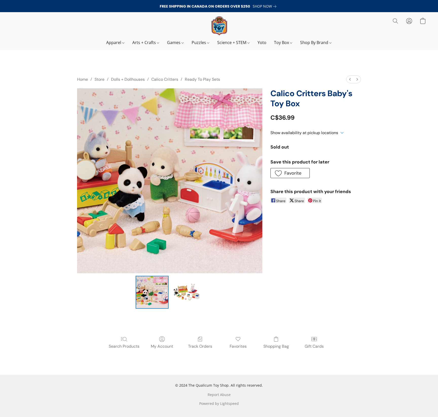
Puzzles (199, 42)
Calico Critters (164, 79)
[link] (265, 6)
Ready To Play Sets (202, 79)
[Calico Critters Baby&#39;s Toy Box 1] (187, 292)
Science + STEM (232, 42)
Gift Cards (314, 346)
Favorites (238, 346)
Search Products (124, 346)
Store (99, 79)
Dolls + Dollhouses (128, 79)
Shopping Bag (276, 346)
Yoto (262, 42)
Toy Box (282, 42)
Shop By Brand (314, 42)
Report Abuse (219, 394)
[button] (219, 26)
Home (82, 79)
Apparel (114, 42)
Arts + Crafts (144, 42)
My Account (162, 346)
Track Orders (200, 346)
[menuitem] (350, 79)
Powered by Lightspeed (219, 403)
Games (174, 42)
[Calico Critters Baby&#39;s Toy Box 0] (152, 292)
